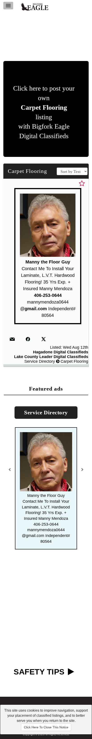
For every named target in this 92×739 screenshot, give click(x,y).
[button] (10, 468)
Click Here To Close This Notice (46, 727)
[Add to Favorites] (82, 183)
